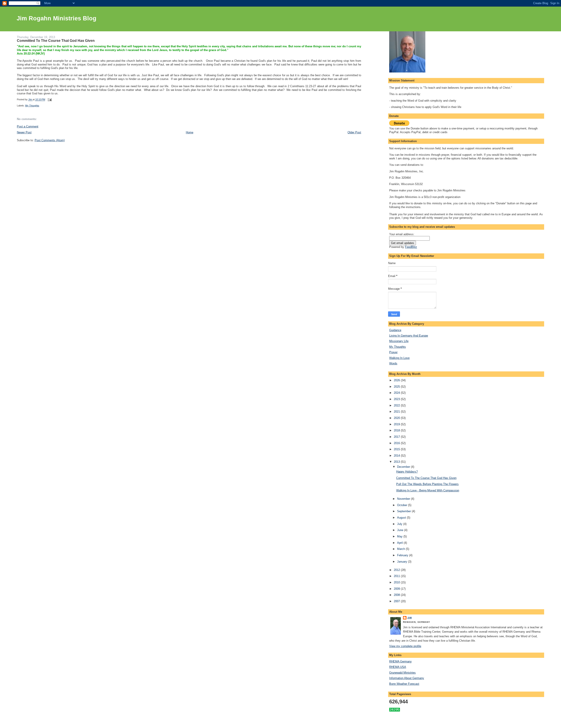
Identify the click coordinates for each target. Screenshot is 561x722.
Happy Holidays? (407, 471)
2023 (397, 399)
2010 (397, 582)
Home (189, 132)
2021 (397, 411)
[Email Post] (49, 99)
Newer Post (24, 132)
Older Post (354, 132)
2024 (397, 392)
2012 (397, 570)
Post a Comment (27, 126)
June (400, 530)
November (404, 498)
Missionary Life (398, 341)
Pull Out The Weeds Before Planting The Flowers (427, 484)
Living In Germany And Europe (408, 335)
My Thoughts (32, 105)
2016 (397, 443)
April (400, 542)
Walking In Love (399, 358)
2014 (397, 455)
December (404, 466)
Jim (409, 617)
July (400, 524)
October (402, 505)
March (401, 549)
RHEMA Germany (400, 661)
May (400, 536)
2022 (397, 405)
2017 (397, 436)
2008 (397, 595)
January (402, 561)
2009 (397, 588)
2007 (397, 601)
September (404, 511)
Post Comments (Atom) (50, 140)
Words (393, 363)
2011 (397, 576)
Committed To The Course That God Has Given (426, 478)
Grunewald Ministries (402, 672)
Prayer (393, 352)
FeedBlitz (411, 247)
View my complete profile (405, 646)
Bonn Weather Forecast (404, 683)
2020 (397, 418)
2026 (397, 380)
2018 (397, 430)
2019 (397, 424)
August (402, 517)
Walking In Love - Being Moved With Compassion (427, 490)
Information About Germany (406, 678)
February (403, 555)
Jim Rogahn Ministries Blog (56, 18)
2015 (397, 449)
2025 (397, 386)
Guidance (395, 330)
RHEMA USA (397, 667)
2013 (397, 461)
